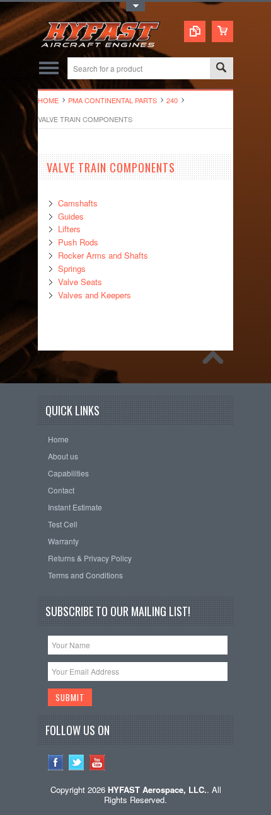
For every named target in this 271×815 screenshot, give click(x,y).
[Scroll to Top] (216, 361)
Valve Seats (80, 282)
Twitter (76, 762)
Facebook (56, 762)
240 (172, 100)
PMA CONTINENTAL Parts (112, 100)
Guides (71, 216)
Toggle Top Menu (135, 6)
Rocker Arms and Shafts (103, 255)
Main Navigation (49, 68)
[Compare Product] (194, 31)
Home (48, 100)
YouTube (97, 762)
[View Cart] (222, 31)
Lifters (69, 229)
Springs (72, 268)
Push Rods (78, 242)
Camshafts (78, 203)
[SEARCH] (221, 69)
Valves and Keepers (94, 295)
